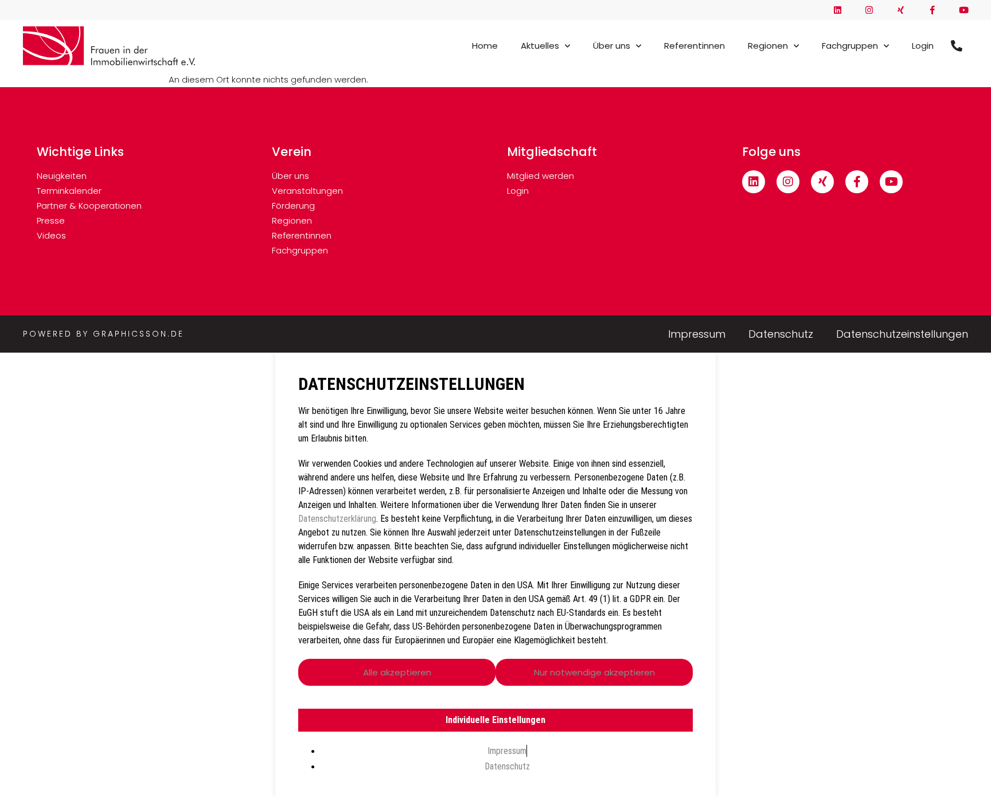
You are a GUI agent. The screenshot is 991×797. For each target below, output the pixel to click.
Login (923, 46)
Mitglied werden (540, 176)
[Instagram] (869, 10)
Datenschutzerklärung (337, 518)
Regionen (768, 46)
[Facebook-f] (932, 10)
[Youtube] (963, 10)
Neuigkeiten (62, 176)
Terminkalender (69, 191)
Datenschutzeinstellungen (902, 334)
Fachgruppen (850, 46)
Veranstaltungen (307, 191)
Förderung (293, 206)
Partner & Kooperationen (89, 206)
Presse (51, 220)
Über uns (611, 46)
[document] (495, 575)
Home (485, 46)
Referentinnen (694, 46)
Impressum (696, 334)
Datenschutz (780, 334)
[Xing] (900, 10)
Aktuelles (540, 46)
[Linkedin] (837, 10)
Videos (51, 235)
